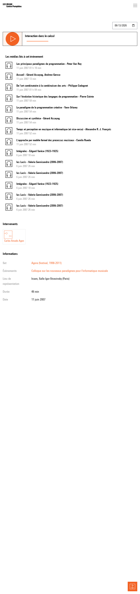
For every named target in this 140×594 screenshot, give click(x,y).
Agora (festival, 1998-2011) (46, 263)
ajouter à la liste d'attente (65, 40)
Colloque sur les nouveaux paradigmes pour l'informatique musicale (69, 271)
